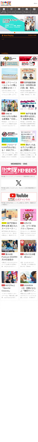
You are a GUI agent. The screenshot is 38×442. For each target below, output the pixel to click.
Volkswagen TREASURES (16, 73)
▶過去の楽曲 (32, 35)
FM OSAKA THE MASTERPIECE (15, 60)
